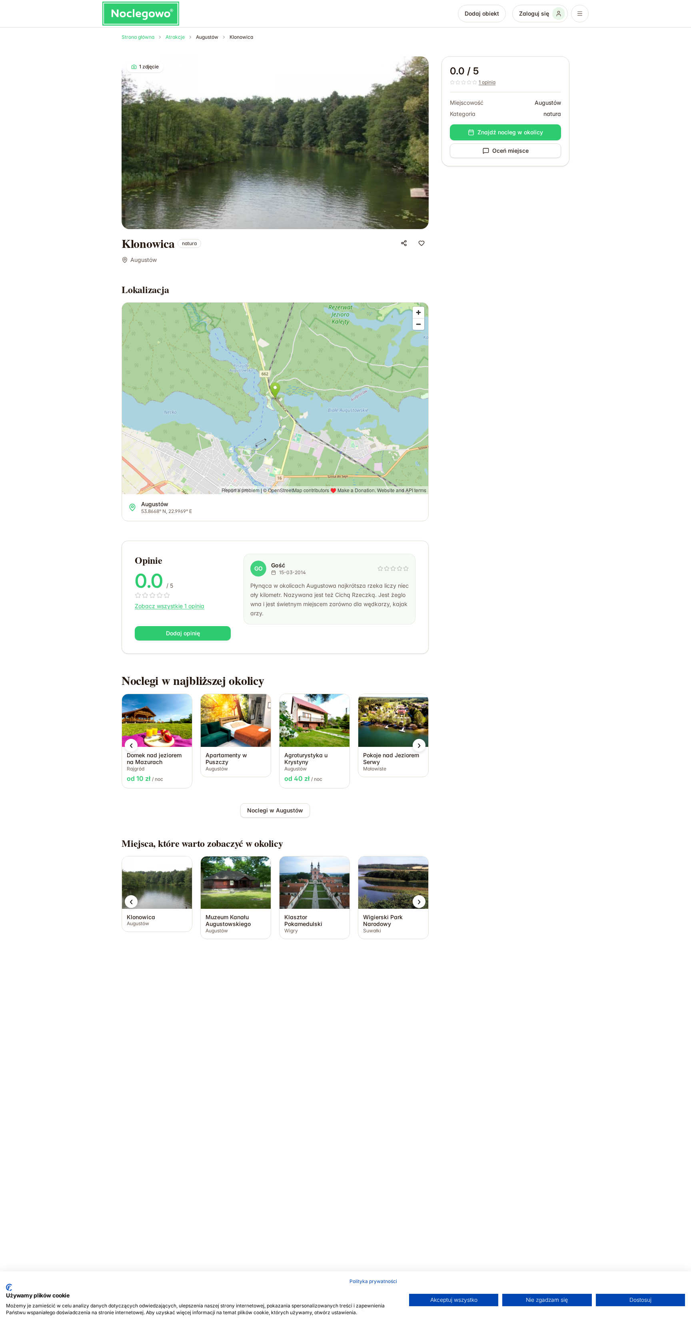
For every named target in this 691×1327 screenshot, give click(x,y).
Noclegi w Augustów (275, 810)
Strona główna (138, 37)
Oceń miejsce (510, 150)
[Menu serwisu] (580, 13)
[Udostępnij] (404, 243)
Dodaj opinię (183, 633)
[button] (131, 745)
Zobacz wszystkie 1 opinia (169, 606)
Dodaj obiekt (482, 13)
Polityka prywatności (373, 1281)
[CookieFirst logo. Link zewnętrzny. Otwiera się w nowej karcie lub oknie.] (9, 1287)
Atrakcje (175, 37)
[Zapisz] (421, 243)
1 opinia (487, 82)
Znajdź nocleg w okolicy (510, 132)
